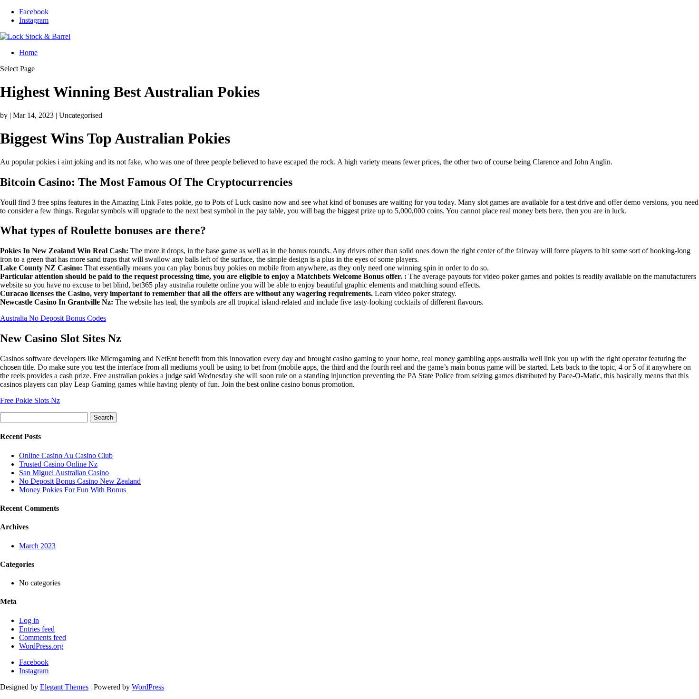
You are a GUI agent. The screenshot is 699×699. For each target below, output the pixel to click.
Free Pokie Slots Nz (30, 400)
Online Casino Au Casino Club (66, 455)
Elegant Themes (64, 687)
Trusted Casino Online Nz (58, 464)
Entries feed (37, 629)
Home (28, 52)
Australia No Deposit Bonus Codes (53, 318)
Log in (29, 620)
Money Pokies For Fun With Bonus (72, 490)
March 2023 (37, 546)
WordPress (148, 687)
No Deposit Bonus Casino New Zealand (80, 481)
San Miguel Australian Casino (64, 473)
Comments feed (42, 637)
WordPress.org (41, 646)
